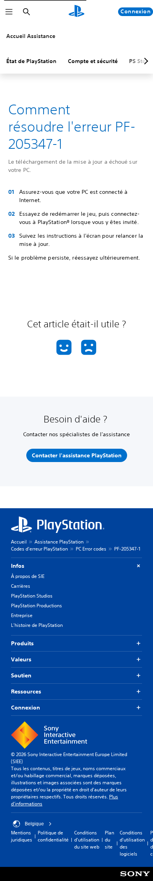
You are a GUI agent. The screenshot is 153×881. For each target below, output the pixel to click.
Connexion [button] (25, 707)
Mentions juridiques (21, 836)
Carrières (20, 586)
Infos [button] (17, 565)
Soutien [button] (21, 675)
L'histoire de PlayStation (37, 625)
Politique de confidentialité (53, 836)
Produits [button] (22, 643)
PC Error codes (91, 548)
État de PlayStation (31, 61)
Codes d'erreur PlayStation (39, 548)
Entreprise (22, 615)
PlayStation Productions (36, 605)
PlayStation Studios (32, 595)
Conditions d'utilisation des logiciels (132, 843)
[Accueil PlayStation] (76, 11)
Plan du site (109, 839)
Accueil (19, 541)
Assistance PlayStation (59, 541)
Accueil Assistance (30, 36)
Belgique (34, 824)
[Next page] (145, 61)
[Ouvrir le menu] (9, 11)
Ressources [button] (26, 691)
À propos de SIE (27, 576)
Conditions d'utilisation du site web (86, 839)
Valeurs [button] (21, 659)
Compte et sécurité (93, 61)
